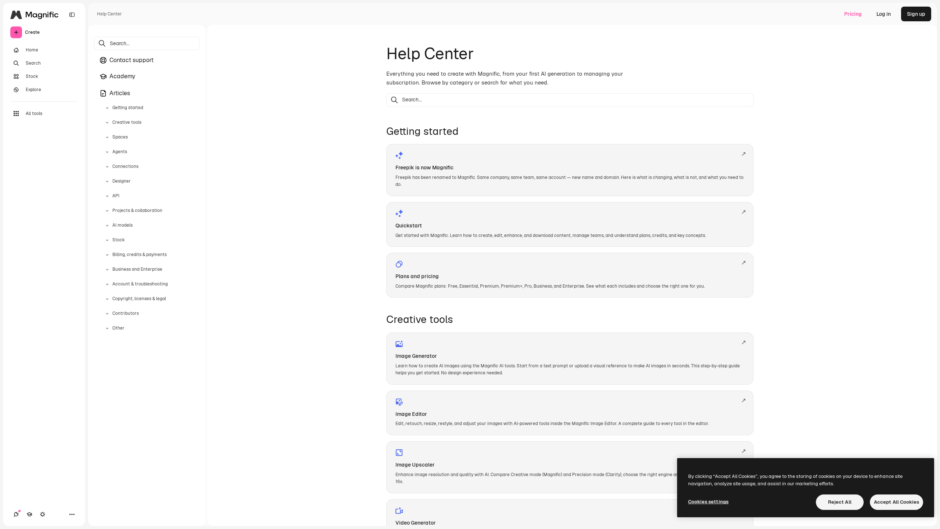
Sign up (916, 14)
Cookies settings (708, 502)
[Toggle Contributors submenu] (107, 313)
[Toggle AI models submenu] (107, 225)
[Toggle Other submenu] (107, 328)
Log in (883, 14)
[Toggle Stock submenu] (107, 240)
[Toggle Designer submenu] (107, 181)
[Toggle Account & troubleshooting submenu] (107, 284)
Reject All (840, 502)
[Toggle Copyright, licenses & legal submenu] (107, 299)
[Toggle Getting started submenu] (107, 108)
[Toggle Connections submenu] (107, 166)
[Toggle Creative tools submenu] (107, 122)
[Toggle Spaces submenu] (107, 137)
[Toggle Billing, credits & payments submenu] (107, 255)
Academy (122, 76)
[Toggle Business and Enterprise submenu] (107, 269)
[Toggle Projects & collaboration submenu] (107, 211)
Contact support (131, 60)
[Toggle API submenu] (107, 196)
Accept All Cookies (896, 502)
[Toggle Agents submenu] (107, 152)
